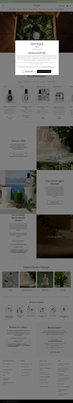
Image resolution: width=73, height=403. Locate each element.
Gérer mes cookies (29, 71)
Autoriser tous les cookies (44, 71)
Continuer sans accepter (37, 49)
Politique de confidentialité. (48, 67)
